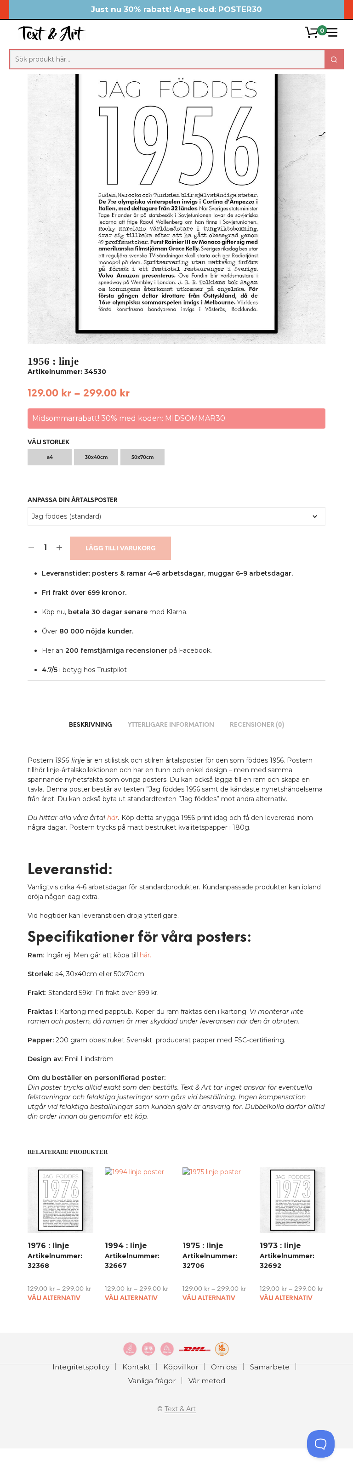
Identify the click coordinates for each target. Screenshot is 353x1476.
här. (145, 955)
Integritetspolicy (80, 1367)
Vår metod (206, 1380)
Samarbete (270, 1367)
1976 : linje (48, 1245)
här (112, 818)
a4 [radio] (50, 457)
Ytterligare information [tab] (171, 725)
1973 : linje (280, 1245)
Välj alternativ (54, 1298)
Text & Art (180, 1409)
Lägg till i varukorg (120, 549)
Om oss (224, 1367)
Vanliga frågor (152, 1380)
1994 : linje (126, 1245)
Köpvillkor (180, 1367)
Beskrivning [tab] (90, 725)
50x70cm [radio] (142, 457)
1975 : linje (202, 1245)
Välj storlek (48, 443)
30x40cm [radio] (96, 457)
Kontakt (136, 1367)
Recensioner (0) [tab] (257, 725)
